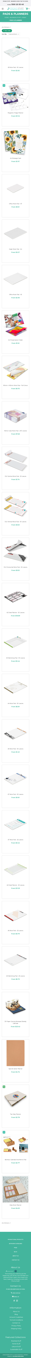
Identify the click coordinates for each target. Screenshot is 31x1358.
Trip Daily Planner (15, 1114)
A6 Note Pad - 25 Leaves (15, 930)
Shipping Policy (16, 1328)
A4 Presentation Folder (15, 340)
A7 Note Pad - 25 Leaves (15, 840)
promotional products (15, 1239)
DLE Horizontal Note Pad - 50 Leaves (15, 567)
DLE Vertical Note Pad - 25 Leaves (15, 476)
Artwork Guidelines (15, 1243)
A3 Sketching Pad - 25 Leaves (15, 976)
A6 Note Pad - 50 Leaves (15, 749)
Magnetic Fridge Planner (15, 113)
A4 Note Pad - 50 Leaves (15, 703)
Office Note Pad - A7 (15, 204)
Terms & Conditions (16, 1320)
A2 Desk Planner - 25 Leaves (15, 885)
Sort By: (4, 34)
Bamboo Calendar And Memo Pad (15, 1159)
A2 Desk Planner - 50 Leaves (15, 612)
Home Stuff (16, 1344)
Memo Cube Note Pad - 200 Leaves (15, 431)
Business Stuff (16, 1341)
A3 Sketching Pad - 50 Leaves (15, 658)
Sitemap (26, 1354)
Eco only (8, 30)
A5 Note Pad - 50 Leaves (15, 67)
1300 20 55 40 (17, 4)
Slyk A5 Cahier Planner (15, 1069)
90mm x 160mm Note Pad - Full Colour (15, 385)
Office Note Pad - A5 (15, 294)
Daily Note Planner (15, 1205)
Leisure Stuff (16, 1346)
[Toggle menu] (4, 8)
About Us (16, 1311)
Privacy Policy (16, 1326)
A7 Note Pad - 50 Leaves (15, 794)
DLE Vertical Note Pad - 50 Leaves (15, 521)
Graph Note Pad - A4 (15, 249)
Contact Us (15, 1260)
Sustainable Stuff (16, 1349)
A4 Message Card (15, 158)
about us (16, 1256)
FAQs (15, 1247)
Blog (15, 1251)
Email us (16, 1296)
